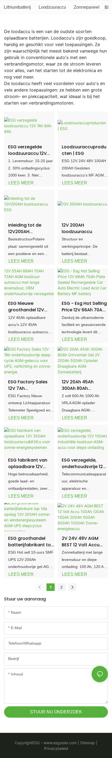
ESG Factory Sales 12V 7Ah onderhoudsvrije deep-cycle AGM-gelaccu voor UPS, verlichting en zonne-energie (28, 385)
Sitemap (87, 742)
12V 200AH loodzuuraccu (77, 228)
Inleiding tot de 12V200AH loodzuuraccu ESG (28, 228)
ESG (36, 742)
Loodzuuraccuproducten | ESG (84, 150)
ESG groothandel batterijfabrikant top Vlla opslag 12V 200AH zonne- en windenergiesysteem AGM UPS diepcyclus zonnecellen (31, 541)
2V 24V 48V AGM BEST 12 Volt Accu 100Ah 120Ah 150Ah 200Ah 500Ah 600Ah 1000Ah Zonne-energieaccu (83, 541)
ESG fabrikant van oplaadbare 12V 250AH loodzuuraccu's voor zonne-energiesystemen (30, 463)
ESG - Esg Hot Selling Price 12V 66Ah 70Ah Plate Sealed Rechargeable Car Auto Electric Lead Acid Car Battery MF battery (84, 306)
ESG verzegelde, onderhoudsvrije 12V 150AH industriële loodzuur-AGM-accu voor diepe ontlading (84, 463)
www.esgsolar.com (59, 742)
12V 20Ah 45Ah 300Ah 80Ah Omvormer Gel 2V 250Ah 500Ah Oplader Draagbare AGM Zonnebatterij (83, 385)
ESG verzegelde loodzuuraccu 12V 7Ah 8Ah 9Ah (27, 150)
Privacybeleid (56, 748)
